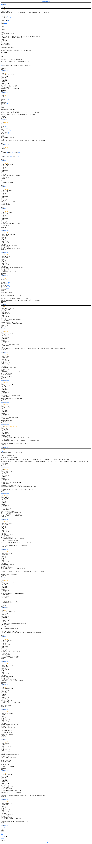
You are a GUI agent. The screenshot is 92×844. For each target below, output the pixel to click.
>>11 (8, 133)
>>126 (5, 23)
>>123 (6, 16)
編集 (5, 70)
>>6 (7, 152)
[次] (3, 828)
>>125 (8, 20)
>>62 (9, 99)
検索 (3, 7)
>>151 (7, 288)
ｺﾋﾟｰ (8, 70)
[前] (4, 828)
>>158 (2, 451)
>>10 (9, 130)
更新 (5, 4)
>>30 (7, 103)
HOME (6, 7)
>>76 (7, 128)
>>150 (8, 286)
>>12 (5, 156)
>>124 (10, 17)
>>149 (7, 285)
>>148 (7, 283)
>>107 (8, 102)
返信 (2, 4)
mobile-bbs (46, 842)
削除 (2, 70)
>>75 (6, 126)
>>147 (8, 282)
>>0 (1, 65)
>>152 (19, 152)
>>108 (6, 105)
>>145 (17, 156)
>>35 (13, 152)
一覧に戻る (3, 836)
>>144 (11, 156)
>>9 (8, 132)
